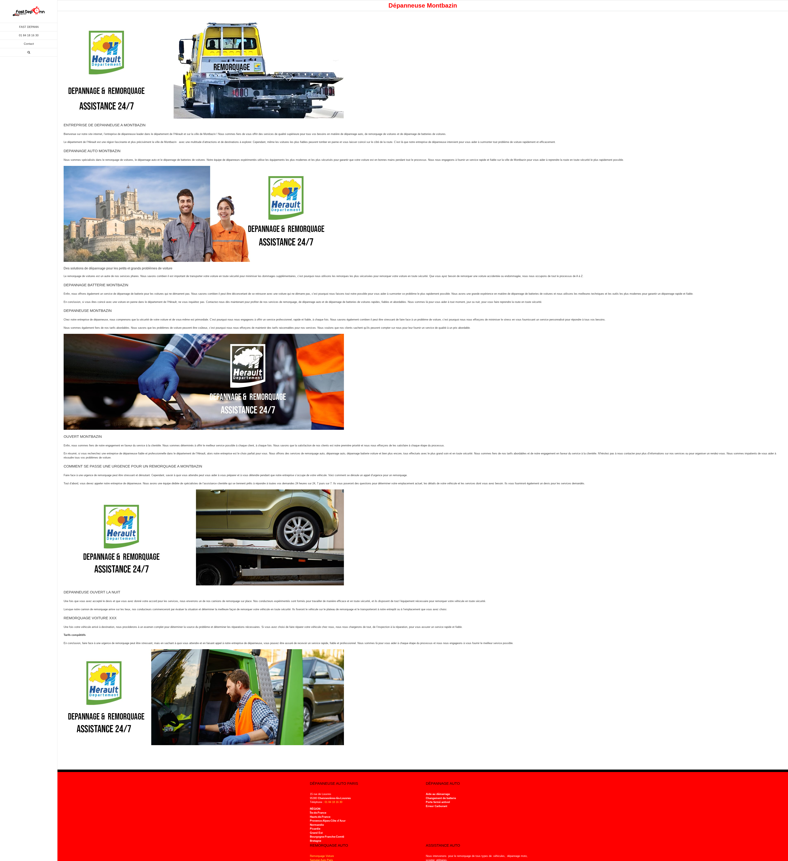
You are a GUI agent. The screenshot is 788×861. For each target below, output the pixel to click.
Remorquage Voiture (322, 856)
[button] (28, 52)
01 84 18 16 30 (333, 802)
